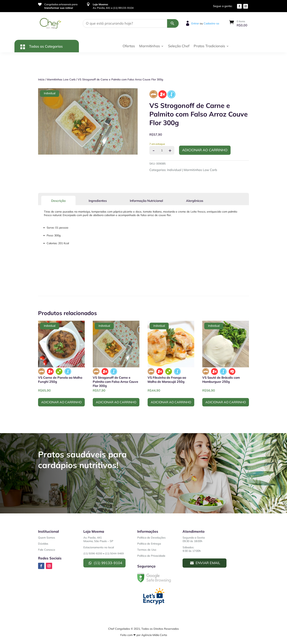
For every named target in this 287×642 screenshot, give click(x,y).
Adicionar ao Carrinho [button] (61, 402)
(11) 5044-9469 (114, 553)
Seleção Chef (178, 46)
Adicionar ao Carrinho (204, 150)
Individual (174, 170)
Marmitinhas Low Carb (61, 79)
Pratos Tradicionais (209, 46)
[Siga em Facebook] (239, 6)
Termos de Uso (146, 549)
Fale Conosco (46, 549)
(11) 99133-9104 (108, 563)
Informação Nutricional (146, 201)
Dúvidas (43, 543)
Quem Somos (46, 537)
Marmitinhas (149, 46)
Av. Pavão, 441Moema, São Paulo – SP (98, 539)
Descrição (58, 201)
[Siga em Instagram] (245, 6)
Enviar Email (208, 563)
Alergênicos (194, 201)
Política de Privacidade (151, 555)
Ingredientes (98, 201)
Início (41, 79)
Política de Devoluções (151, 537)
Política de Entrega (149, 543)
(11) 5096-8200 (92, 553)
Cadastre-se (211, 23)
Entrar (195, 23)
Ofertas (129, 46)
